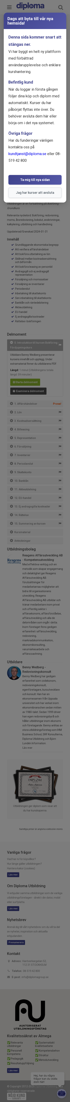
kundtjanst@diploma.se (27, 154)
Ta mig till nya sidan (35, 180)
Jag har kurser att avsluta (35, 193)
